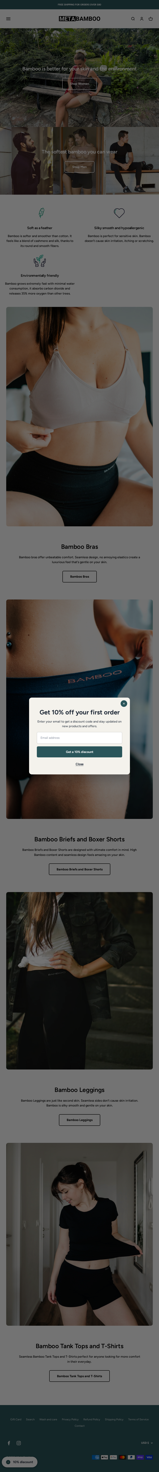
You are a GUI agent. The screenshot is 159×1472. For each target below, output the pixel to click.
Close (80, 764)
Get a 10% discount (79, 752)
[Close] (124, 703)
